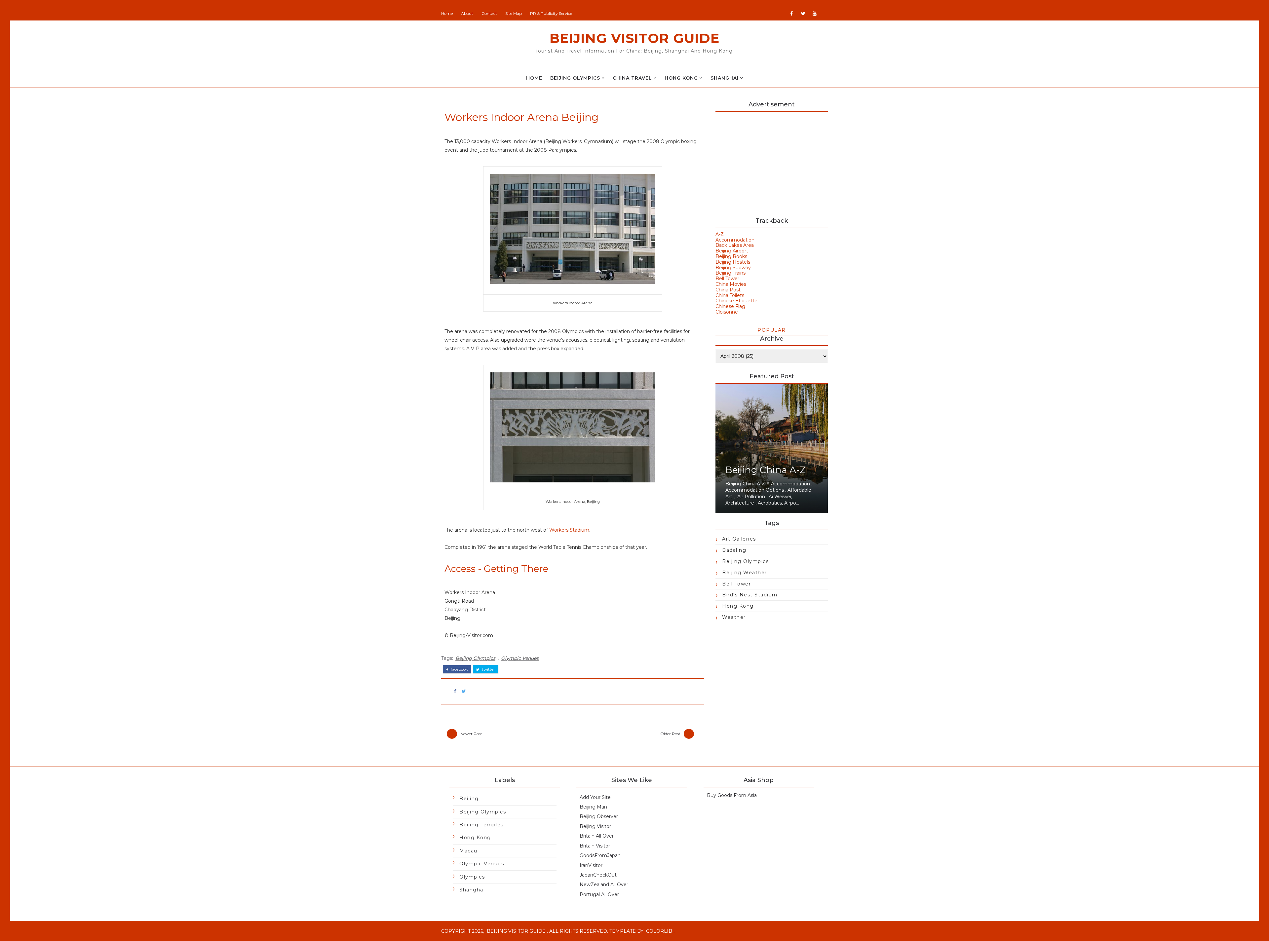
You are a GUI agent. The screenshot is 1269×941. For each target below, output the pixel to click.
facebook (459, 669)
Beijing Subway (733, 268)
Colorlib (659, 931)
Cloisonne (726, 312)
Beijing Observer (599, 816)
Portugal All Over (599, 894)
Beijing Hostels (732, 262)
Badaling (734, 550)
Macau (468, 851)
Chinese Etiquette (736, 301)
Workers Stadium (569, 530)
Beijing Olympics (575, 78)
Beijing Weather (744, 573)
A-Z (719, 234)
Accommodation (734, 240)
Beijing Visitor (595, 826)
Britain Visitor (595, 846)
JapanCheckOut (598, 875)
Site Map (513, 13)
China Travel (632, 78)
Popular (771, 330)
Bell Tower (727, 279)
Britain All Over (597, 836)
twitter (488, 669)
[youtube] (815, 14)
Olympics (472, 877)
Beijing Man (593, 807)
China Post (728, 290)
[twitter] (803, 14)
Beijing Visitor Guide (634, 38)
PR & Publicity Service (551, 13)
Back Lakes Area (734, 245)
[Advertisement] (771, 161)
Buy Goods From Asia (732, 795)
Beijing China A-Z (765, 469)
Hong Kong (681, 78)
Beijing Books (731, 256)
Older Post (670, 733)
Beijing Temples (481, 825)
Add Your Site (595, 797)
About (467, 13)
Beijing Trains (730, 273)
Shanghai (725, 78)
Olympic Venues (520, 658)
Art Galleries (739, 539)
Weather (734, 617)
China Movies (730, 284)
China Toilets (729, 295)
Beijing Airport (731, 251)
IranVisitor (591, 865)
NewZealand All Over (604, 884)
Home (447, 13)
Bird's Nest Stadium (750, 595)
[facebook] (791, 14)
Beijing (469, 799)
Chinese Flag (730, 306)
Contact (489, 13)
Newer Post (471, 733)
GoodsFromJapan (600, 855)
